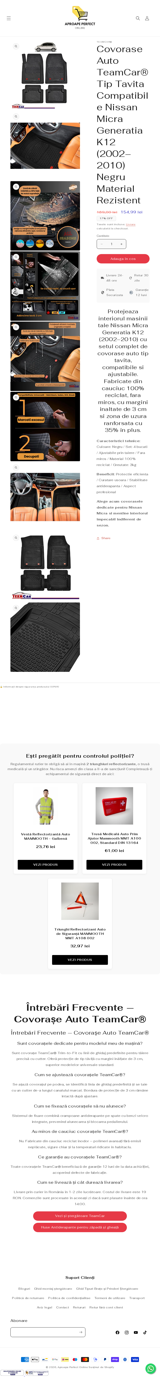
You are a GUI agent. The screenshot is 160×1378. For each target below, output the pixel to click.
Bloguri (24, 1289)
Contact (62, 1307)
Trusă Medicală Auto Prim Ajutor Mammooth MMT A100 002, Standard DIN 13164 (114, 838)
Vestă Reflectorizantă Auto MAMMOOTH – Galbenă (45, 836)
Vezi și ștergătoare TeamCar (80, 1216)
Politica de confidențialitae (69, 1298)
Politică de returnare (28, 1298)
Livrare (131, 224)
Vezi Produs (45, 865)
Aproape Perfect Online (73, 1367)
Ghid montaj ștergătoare (53, 1289)
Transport (137, 1298)
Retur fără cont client (106, 1307)
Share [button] (106, 538)
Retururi (79, 1307)
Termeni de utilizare (110, 1298)
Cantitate (103, 236)
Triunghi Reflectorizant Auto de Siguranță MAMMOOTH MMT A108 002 (80, 933)
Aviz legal (44, 1307)
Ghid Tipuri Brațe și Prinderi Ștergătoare (107, 1289)
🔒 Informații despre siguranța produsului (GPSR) (29, 686)
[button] (8, 18)
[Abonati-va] (80, 1332)
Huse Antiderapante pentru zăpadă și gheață (80, 1227)
